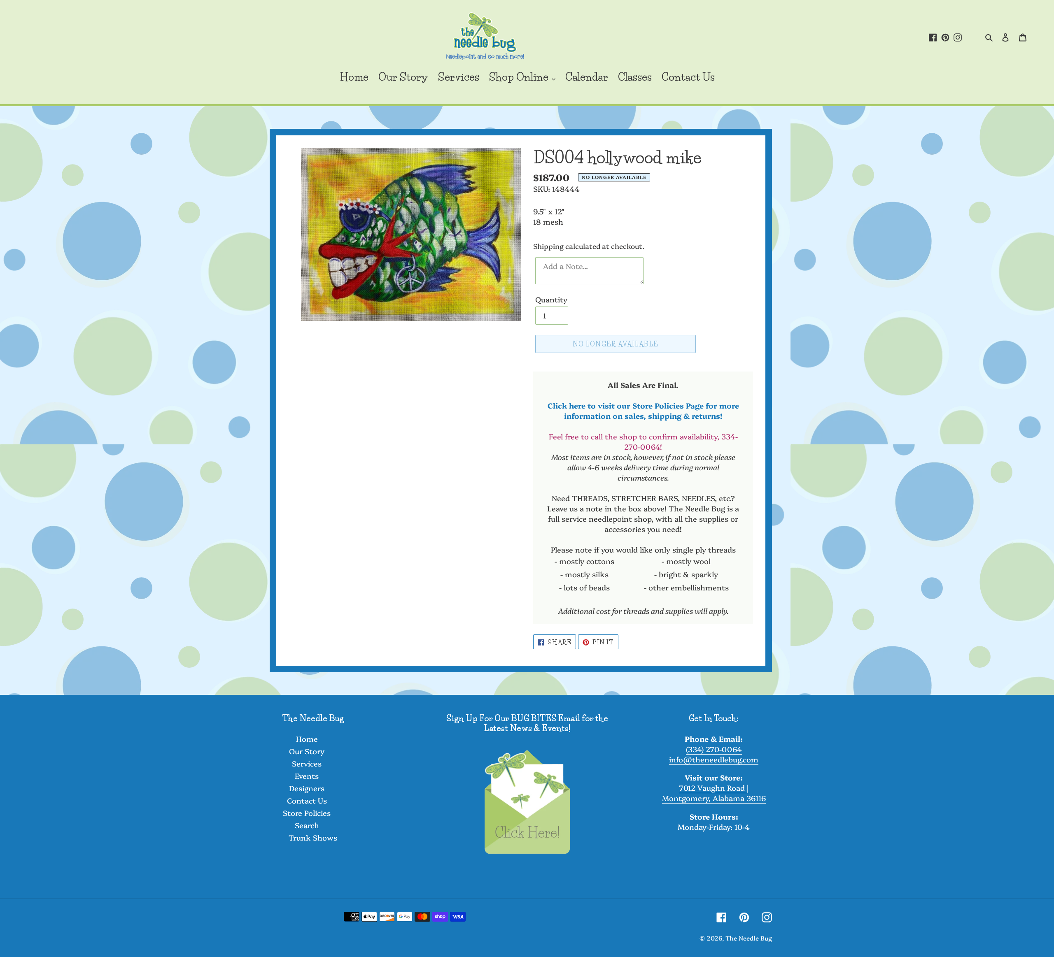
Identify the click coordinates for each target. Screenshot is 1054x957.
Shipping (548, 246)
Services (307, 763)
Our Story (306, 751)
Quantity (551, 299)
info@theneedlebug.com (713, 759)
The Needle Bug (748, 938)
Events (307, 776)
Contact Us (307, 800)
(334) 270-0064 (714, 749)
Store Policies (307, 813)
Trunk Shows (313, 837)
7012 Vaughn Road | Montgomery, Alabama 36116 (714, 793)
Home (307, 739)
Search (307, 825)
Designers (306, 788)
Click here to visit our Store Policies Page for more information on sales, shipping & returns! (643, 410)
